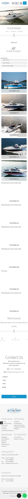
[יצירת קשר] (25, 3)
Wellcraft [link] (3, 441)
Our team (3, 427)
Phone (4, 380)
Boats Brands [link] (6, 434)
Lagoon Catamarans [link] (19, 425)
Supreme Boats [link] (5, 444)
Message (4, 387)
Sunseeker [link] (16, 421)
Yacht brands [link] (19, 418)
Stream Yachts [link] (6, 418)
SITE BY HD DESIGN (14, 496)
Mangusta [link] (16, 429)
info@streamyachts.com (15, 372)
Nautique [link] (3, 442)
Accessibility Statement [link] (7, 430)
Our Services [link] (4, 425)
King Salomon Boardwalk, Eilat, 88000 (11, 476)
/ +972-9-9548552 (9, 460)
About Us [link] (3, 421)
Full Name (5, 376)
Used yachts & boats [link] (6, 423)
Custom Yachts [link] (17, 437)
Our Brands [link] (13, 31)
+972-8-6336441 (9, 479)
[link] (5, 5)
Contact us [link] (4, 429)
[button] (21, 3)
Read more (14, 42)
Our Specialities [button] (20, 434)
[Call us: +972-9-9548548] (19, 471)
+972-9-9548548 (15, 369)
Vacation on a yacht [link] (19, 439)
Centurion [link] (4, 446)
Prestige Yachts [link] (18, 423)
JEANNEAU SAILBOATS (19, 427)
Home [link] (7, 31)
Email (4, 383)
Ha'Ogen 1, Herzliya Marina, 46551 (9, 454)
